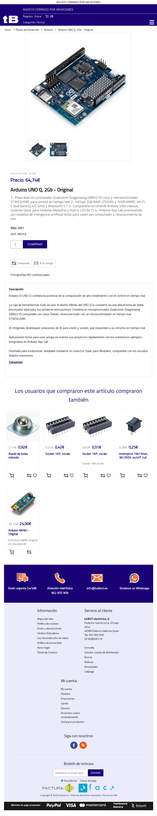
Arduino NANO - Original (18, 532)
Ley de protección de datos (53, 638)
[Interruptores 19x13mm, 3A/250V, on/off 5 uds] (133, 426)
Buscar (88, 657)
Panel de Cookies (47, 652)
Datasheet (16, 362)
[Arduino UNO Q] (37, 149)
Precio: (17, 180)
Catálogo (89, 671)
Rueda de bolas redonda (18, 456)
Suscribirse (70, 781)
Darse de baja (88, 781)
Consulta (89, 647)
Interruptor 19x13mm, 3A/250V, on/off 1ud (133, 456)
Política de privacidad (49, 643)
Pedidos (65, 694)
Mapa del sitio (45, 619)
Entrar (38, 16)
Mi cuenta (66, 689)
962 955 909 (96, 635)
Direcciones (67, 698)
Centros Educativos (48, 633)
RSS (83, 745)
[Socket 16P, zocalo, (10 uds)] (97, 426)
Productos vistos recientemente (70, 715)
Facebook (74, 745)
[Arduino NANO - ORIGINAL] (23, 503)
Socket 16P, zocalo (57, 454)
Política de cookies (48, 623)
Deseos (65, 708)
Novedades (91, 667)
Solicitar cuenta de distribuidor (101, 652)
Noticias (88, 662)
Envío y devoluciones (49, 628)
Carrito (64, 703)
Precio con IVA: (19, 173)
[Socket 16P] (60, 426)
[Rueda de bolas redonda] (23, 426)
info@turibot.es (97, 588)
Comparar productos (72, 722)
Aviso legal (43, 647)
